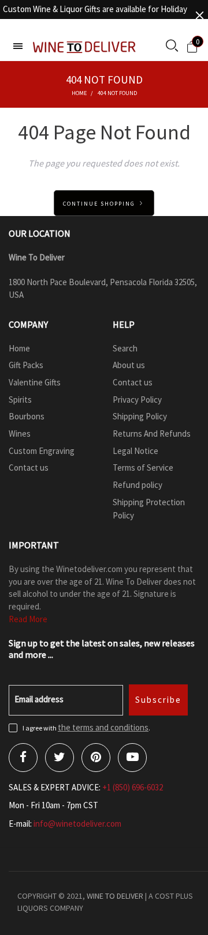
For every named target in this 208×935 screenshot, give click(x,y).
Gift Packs (26, 364)
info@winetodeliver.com (77, 823)
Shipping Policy (140, 416)
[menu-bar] (18, 46)
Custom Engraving (42, 450)
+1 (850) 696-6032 (132, 787)
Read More (28, 619)
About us (129, 364)
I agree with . (86, 728)
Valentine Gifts (35, 382)
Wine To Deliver (115, 896)
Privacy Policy (137, 399)
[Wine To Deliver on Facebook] (23, 757)
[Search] (172, 46)
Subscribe (158, 699)
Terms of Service (143, 467)
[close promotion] (199, 15)
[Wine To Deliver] (84, 46)
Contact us (29, 467)
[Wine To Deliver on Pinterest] (95, 757)
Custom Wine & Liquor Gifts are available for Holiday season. (95, 15)
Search (125, 348)
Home (19, 348)
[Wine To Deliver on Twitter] (59, 757)
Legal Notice (135, 450)
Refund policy (137, 484)
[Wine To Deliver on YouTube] (132, 757)
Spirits (20, 399)
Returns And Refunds (152, 433)
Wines (20, 433)
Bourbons (26, 416)
